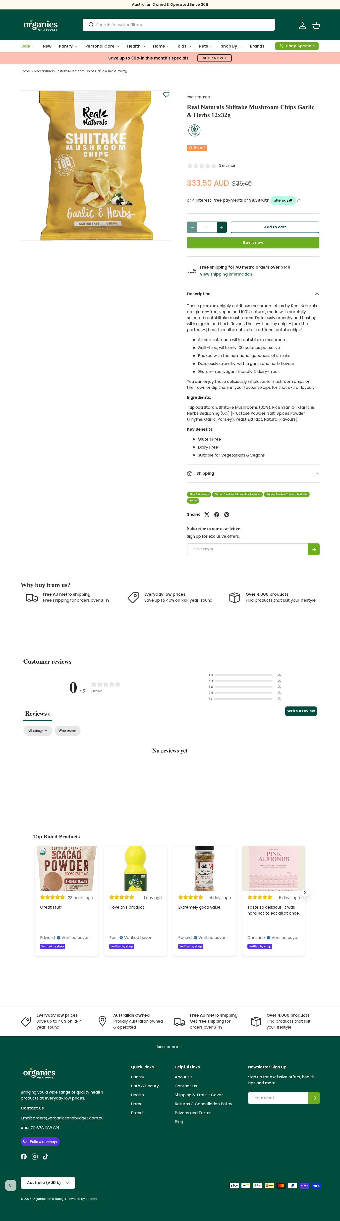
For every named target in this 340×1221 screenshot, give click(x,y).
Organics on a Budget (49, 1199)
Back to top (168, 1046)
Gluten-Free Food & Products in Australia (237, 494)
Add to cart (275, 227)
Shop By (229, 46)
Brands (257, 46)
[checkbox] (68, 731)
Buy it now (253, 242)
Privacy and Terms (193, 1113)
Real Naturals (198, 96)
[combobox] (179, 25)
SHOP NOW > (214, 58)
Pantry (66, 46)
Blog (179, 1122)
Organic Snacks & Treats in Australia (286, 494)
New (47, 46)
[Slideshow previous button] (35, 893)
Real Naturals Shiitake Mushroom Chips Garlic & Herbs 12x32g (80, 71)
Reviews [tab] (37, 713)
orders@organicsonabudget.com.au (68, 1118)
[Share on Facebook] (217, 515)
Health (133, 46)
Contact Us (186, 1086)
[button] (316, 25)
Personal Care (99, 46)
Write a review (301, 710)
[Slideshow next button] (305, 893)
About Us (183, 1077)
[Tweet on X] (207, 515)
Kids (182, 46)
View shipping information (226, 274)
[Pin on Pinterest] (227, 515)
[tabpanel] (170, 765)
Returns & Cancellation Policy (203, 1104)
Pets (203, 46)
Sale (25, 46)
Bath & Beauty (145, 1086)
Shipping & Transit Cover (199, 1095)
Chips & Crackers (199, 494)
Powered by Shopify (82, 1199)
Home (159, 46)
